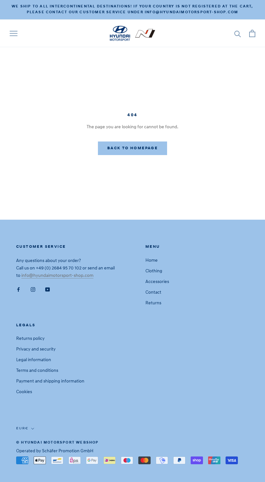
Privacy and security (36, 349)
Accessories (157, 281)
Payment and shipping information (50, 381)
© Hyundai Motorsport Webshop (57, 443)
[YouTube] (47, 289)
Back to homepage (132, 148)
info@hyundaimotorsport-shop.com (57, 275)
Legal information (33, 359)
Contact (153, 292)
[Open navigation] (13, 33)
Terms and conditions (37, 370)
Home (151, 260)
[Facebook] (18, 289)
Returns (153, 303)
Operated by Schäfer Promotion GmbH (54, 451)
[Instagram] (33, 289)
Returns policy (30, 338)
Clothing (153, 271)
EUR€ (22, 428)
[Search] (237, 33)
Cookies (24, 391)
